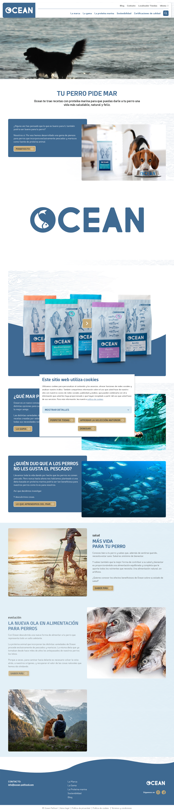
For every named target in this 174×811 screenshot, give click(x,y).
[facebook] (164, 792)
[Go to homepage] (19, 10)
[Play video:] (87, 323)
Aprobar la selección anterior (100, 420)
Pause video (167, 72)
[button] (166, 13)
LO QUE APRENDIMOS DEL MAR (33, 503)
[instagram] (158, 792)
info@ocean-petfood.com (21, 784)
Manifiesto (23, 148)
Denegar (85, 428)
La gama (21, 428)
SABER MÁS (101, 588)
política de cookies (95, 399)
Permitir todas (59, 420)
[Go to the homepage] (152, 783)
